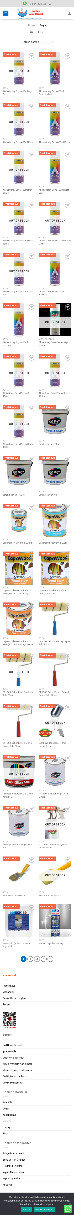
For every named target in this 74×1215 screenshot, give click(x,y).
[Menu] (6, 13)
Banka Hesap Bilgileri (14, 998)
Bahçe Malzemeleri (13, 1153)
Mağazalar (8, 992)
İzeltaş (6, 1127)
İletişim (6, 1004)
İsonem (7, 1121)
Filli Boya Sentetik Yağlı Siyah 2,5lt (17, 846)
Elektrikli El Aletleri (13, 1166)
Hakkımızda (9, 985)
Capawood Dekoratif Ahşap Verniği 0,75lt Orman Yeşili (17, 592)
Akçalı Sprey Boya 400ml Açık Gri (18, 93)
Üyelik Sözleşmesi (13, 1082)
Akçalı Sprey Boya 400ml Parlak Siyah (55, 242)
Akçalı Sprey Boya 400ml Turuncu (15, 344)
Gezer (6, 1108)
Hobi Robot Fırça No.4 (50, 895)
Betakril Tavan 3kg (48, 494)
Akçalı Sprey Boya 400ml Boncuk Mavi (51, 93)
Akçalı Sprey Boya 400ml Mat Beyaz (17, 191)
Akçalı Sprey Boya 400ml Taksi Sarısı (18, 293)
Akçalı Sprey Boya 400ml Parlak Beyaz (19, 242)
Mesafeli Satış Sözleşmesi (17, 1070)
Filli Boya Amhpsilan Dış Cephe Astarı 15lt (18, 795)
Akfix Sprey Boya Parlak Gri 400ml (16, 394)
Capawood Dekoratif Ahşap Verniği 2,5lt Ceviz (53, 592)
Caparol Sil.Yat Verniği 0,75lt (17, 542)
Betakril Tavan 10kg (49, 444)
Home (31, 25)
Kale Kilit (7, 1102)
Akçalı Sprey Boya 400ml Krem (54, 142)
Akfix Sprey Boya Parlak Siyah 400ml (18, 445)
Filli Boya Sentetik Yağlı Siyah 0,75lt (53, 795)
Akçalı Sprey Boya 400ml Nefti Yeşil (54, 191)
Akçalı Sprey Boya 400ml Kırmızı (19, 142)
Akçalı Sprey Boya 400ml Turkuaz (51, 293)
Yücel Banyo (10, 1114)
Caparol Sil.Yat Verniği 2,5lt (53, 542)
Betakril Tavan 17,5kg (14, 494)
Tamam (26, 1209)
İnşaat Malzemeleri (13, 1172)
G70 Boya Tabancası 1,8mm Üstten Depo (53, 846)
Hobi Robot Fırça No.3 (14, 895)
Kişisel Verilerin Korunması (17, 1064)
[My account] (69, 13)
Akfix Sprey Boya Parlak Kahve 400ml (54, 394)
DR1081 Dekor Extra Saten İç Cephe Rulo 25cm (17, 744)
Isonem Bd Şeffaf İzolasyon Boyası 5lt (16, 945)
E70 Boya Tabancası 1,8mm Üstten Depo (53, 744)
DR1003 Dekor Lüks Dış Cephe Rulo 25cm (18, 694)
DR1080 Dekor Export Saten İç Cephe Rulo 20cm (54, 694)
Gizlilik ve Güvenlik (13, 1045)
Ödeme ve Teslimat (13, 1057)
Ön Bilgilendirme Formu (15, 1076)
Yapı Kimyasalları (12, 1178)
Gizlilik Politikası (44, 1209)
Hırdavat (7, 1184)
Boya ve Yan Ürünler (14, 1159)
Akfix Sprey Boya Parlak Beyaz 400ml (54, 344)
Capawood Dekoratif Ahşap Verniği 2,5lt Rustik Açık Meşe (18, 643)
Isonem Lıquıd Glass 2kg (51, 943)
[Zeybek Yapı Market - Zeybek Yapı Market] (30, 13)
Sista (5, 1133)
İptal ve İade (9, 1051)
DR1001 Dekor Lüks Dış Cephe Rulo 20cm (54, 643)
